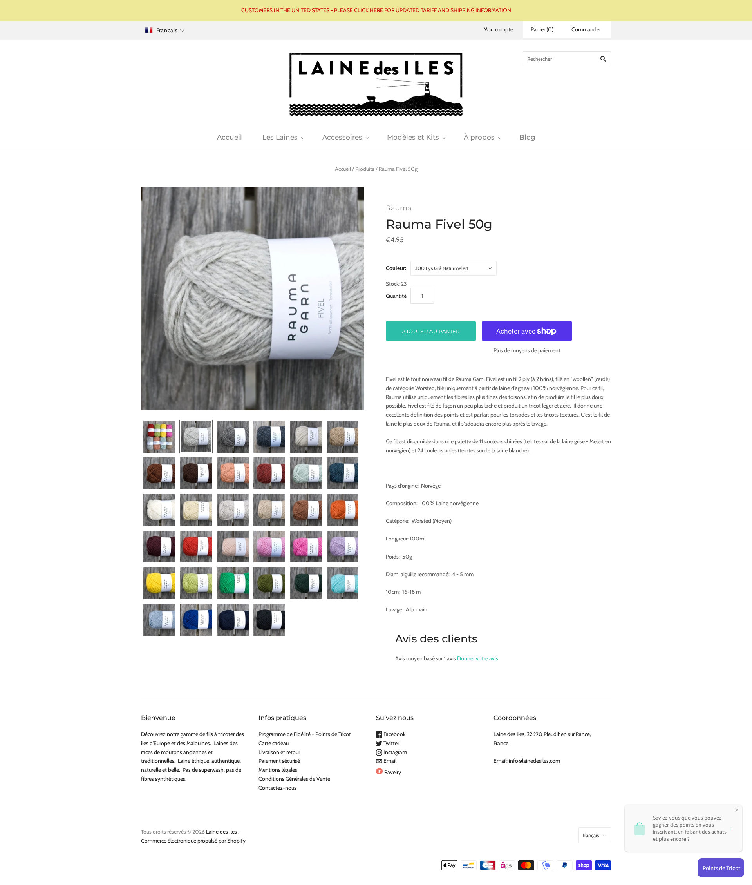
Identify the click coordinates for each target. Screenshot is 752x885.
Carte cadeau (273, 743)
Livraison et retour (279, 752)
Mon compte (498, 29)
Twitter (390, 743)
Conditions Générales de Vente (294, 778)
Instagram (394, 752)
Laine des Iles (221, 831)
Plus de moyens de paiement (527, 350)
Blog (527, 137)
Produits (364, 168)
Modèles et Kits (413, 137)
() (542, 29)
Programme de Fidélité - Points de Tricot (304, 734)
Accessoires (342, 137)
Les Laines (280, 137)
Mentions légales (277, 769)
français (591, 835)
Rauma (399, 208)
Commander (586, 29)
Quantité (396, 295)
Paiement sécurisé (279, 760)
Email (389, 760)
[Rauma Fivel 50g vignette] (159, 436)
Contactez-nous (277, 787)
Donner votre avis (477, 658)
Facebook (393, 734)
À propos (479, 137)
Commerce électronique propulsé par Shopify (193, 840)
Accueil (229, 137)
